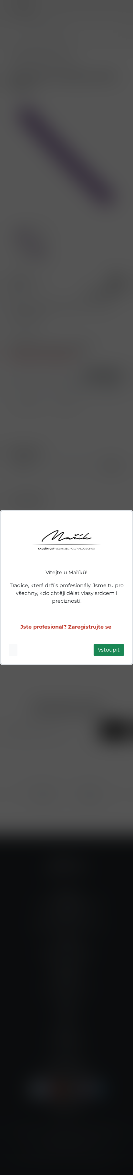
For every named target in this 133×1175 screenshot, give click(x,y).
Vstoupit (109, 650)
